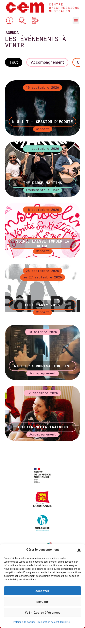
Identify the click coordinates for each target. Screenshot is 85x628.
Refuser (42, 602)
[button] (79, 550)
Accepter (42, 591)
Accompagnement (47, 62)
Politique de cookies (24, 622)
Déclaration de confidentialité (54, 622)
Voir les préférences (42, 612)
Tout (13, 62)
